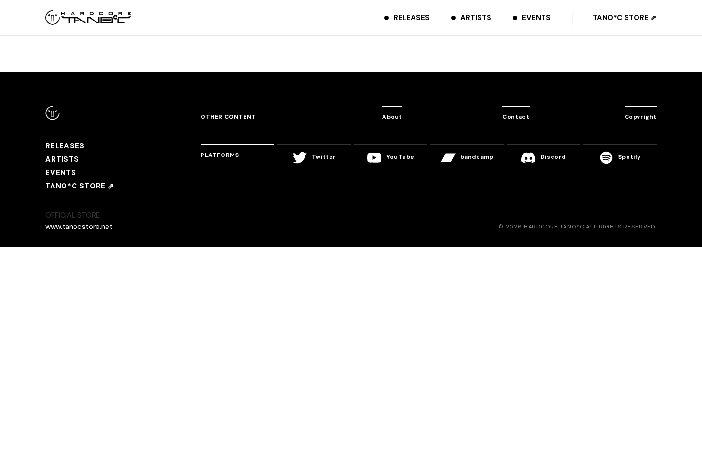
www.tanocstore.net (79, 226)
